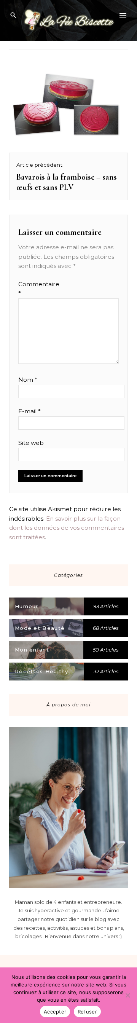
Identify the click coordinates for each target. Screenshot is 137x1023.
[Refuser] (127, 995)
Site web (31, 442)
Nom (27, 379)
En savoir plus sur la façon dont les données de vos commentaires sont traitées (66, 528)
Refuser (87, 1012)
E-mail (29, 411)
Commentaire (33, 288)
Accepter (55, 1012)
